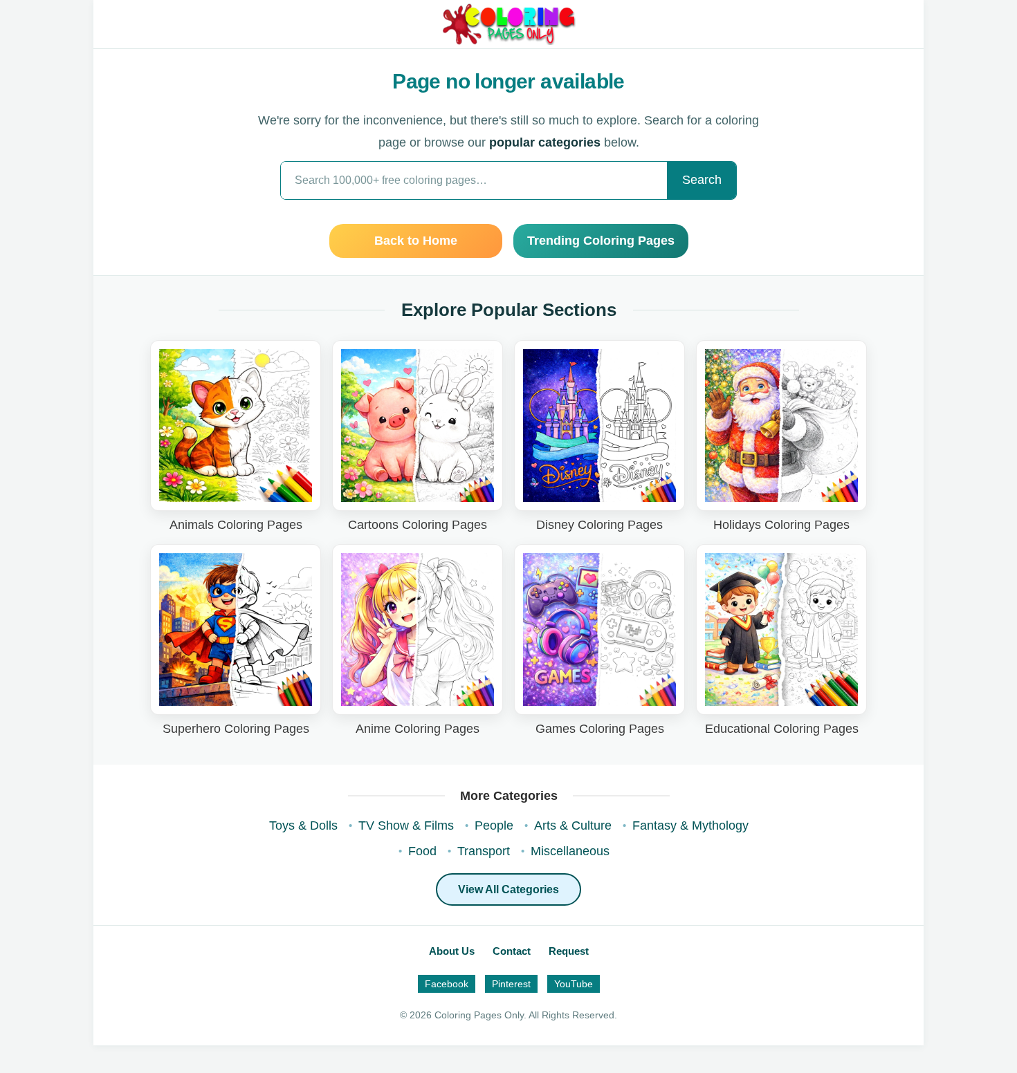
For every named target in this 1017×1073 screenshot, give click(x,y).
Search (702, 180)
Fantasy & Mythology (690, 825)
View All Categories (508, 889)
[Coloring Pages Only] (508, 24)
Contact (512, 951)
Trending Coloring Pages (601, 241)
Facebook (446, 983)
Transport (483, 851)
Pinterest (511, 983)
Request (569, 951)
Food (422, 851)
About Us (452, 951)
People (494, 825)
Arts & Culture (573, 825)
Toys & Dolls (303, 825)
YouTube (573, 983)
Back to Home (415, 241)
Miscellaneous (570, 851)
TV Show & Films (406, 825)
